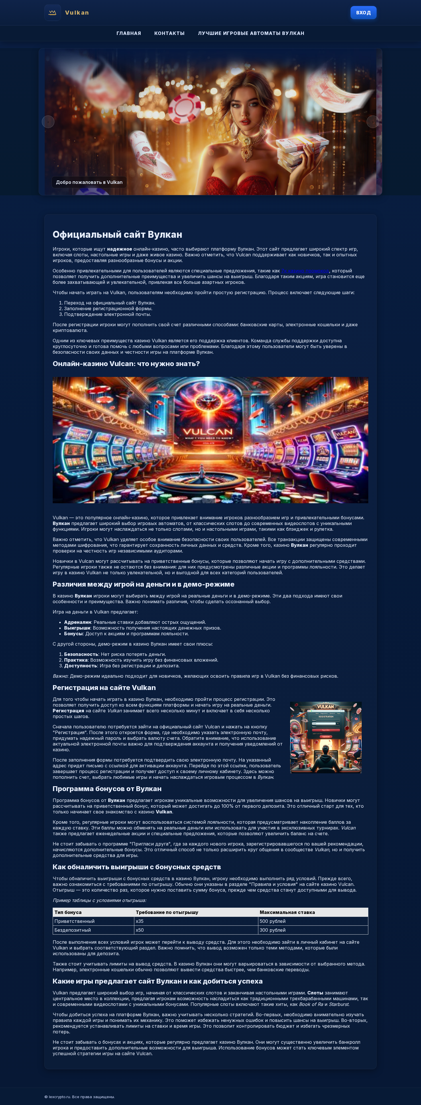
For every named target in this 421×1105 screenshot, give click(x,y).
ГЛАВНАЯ (129, 33)
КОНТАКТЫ (169, 33)
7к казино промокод (305, 271)
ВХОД (363, 12)
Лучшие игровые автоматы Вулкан (251, 33)
